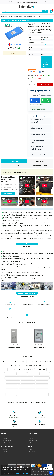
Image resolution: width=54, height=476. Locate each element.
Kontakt (30, 449)
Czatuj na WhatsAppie (47, 100)
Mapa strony (32, 451)
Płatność (4, 449)
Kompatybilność (40, 161)
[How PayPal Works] (47, 466)
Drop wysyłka (5, 453)
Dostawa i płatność (14, 165)
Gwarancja (4, 438)
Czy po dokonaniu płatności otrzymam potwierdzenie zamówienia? (37, 128)
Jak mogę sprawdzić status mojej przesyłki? (38, 135)
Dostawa (4, 451)
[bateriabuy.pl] (27, 6)
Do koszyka (46, 84)
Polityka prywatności (7, 442)
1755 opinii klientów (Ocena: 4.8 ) (39, 81)
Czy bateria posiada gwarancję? (38, 154)
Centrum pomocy (33, 436)
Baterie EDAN (12, 16)
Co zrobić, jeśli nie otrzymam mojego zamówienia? (38, 141)
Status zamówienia (33, 442)
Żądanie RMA (32, 438)
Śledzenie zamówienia (7, 456)
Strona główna (4, 16)
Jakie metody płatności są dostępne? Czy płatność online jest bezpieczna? (38, 121)
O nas (3, 436)
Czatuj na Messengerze (35, 100)
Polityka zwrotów (33, 440)
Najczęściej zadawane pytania (39, 165)
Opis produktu (14, 161)
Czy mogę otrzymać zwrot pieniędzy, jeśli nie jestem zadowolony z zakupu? (37, 148)
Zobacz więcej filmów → (8, 193)
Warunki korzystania (7, 440)
